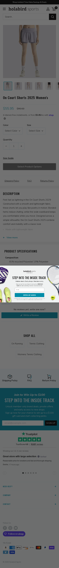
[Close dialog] (56, 267)
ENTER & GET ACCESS (29, 295)
